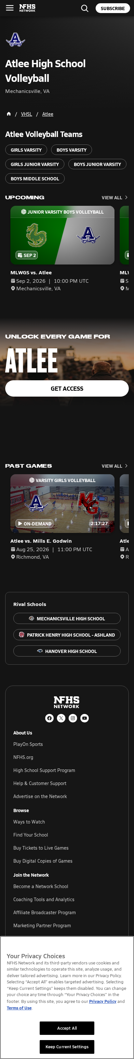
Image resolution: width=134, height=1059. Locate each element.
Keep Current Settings (67, 1047)
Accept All (67, 1028)
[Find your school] (84, 8)
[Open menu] (10, 8)
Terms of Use (19, 1008)
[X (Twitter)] (61, 718)
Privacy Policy (102, 1001)
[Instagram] (73, 718)
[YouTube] (84, 718)
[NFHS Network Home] (28, 8)
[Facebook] (49, 718)
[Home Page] (8, 114)
